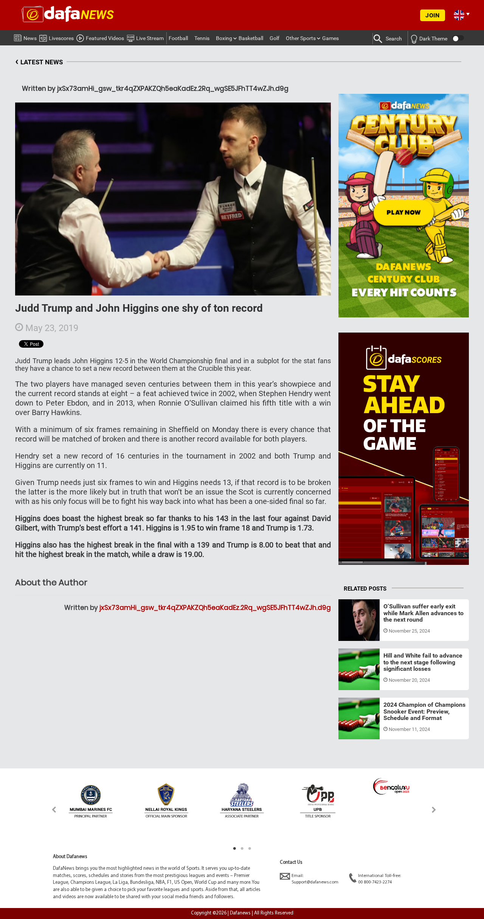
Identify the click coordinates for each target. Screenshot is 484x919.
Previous (49, 809)
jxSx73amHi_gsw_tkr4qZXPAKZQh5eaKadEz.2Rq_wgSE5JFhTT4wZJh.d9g (215, 607)
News (30, 38)
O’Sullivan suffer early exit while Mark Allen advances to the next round (423, 613)
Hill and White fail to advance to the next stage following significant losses (422, 662)
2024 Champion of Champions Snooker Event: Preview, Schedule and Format (424, 711)
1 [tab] (234, 848)
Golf (274, 38)
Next (434, 809)
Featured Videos (105, 38)
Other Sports (301, 38)
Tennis (201, 38)
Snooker (355, 632)
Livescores (61, 38)
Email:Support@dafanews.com (315, 879)
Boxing (224, 38)
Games (330, 38)
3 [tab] (249, 848)
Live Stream (150, 38)
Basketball (251, 38)
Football (178, 38)
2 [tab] (242, 848)
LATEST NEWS (39, 61)
